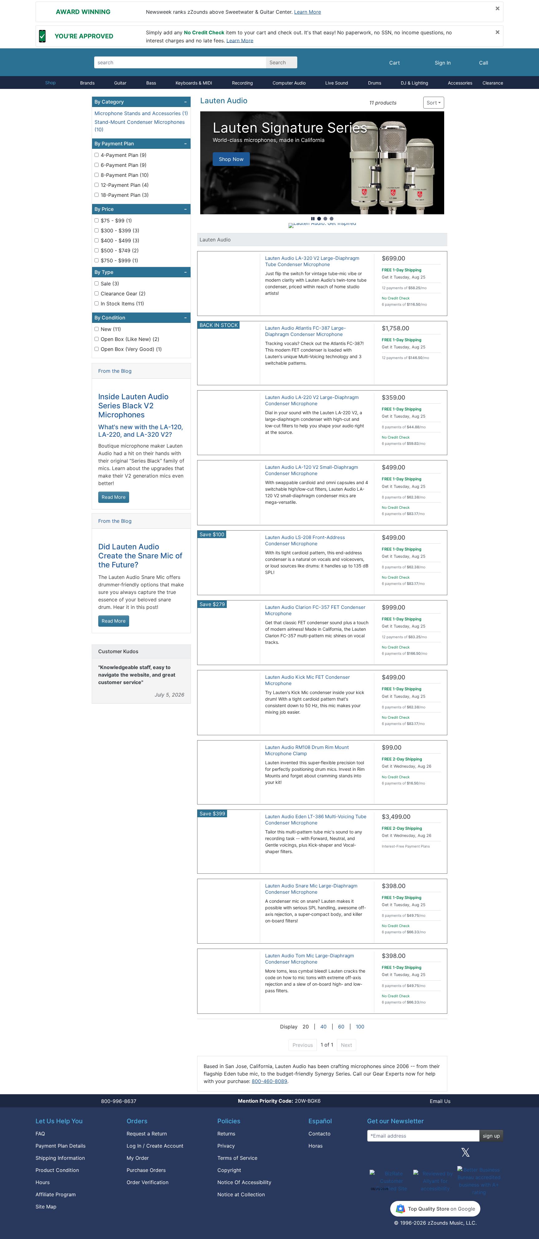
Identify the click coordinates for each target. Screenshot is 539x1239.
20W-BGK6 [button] (279, 1101)
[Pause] (313, 219)
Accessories (460, 82)
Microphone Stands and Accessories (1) (141, 113)
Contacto (319, 1133)
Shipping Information (60, 1158)
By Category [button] (141, 101)
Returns (226, 1133)
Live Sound (336, 82)
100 (360, 1026)
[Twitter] (465, 1155)
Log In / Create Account (155, 1146)
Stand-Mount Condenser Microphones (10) (140, 126)
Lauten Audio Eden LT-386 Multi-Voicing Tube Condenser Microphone (316, 820)
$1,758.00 (395, 328)
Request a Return (147, 1133)
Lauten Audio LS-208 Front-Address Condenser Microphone (305, 540)
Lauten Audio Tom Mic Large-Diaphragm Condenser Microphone (309, 959)
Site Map (46, 1206)
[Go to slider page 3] (331, 219)
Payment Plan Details (60, 1146)
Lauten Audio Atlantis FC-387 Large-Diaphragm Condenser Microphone (305, 331)
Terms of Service (237, 1158)
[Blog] (374, 1155)
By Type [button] (141, 272)
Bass (151, 82)
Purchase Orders (146, 1170)
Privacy (226, 1146)
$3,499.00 (396, 817)
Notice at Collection (241, 1194)
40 (323, 1026)
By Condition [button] (141, 317)
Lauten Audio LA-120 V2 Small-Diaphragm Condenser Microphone (311, 470)
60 (341, 1026)
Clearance (493, 82)
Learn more (307, 12)
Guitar (120, 82)
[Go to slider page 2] (325, 219)
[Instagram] (435, 1155)
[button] (403, 103)
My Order (138, 1158)
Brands (87, 82)
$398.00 (393, 886)
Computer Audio (289, 82)
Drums (374, 82)
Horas (315, 1146)
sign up (491, 1136)
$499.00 (393, 467)
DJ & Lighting (414, 82)
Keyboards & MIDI (194, 82)
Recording (242, 82)
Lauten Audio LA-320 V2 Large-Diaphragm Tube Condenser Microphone (312, 261)
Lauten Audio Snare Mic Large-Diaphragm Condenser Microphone (311, 889)
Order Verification (147, 1182)
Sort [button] (432, 103)
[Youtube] (496, 1155)
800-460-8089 (269, 1081)
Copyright (229, 1170)
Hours (43, 1182)
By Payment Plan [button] (141, 143)
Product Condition (57, 1170)
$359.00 (393, 397)
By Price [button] (141, 209)
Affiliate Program (56, 1194)
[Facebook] (404, 1155)
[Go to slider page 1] (319, 219)
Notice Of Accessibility (244, 1182)
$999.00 (393, 607)
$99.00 (391, 747)
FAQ (40, 1133)
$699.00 (393, 258)
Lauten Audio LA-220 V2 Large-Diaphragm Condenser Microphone (312, 400)
